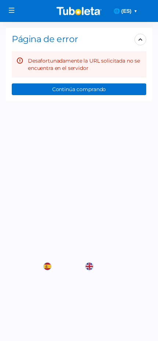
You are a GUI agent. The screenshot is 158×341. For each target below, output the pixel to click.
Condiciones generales (97, 304)
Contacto (80, 321)
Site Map (79, 288)
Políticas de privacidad (97, 313)
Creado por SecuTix (92, 280)
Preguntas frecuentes (95, 329)
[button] (11, 10)
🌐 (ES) (125, 11)
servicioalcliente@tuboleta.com (108, 296)
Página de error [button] (45, 39)
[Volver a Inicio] (79, 11)
